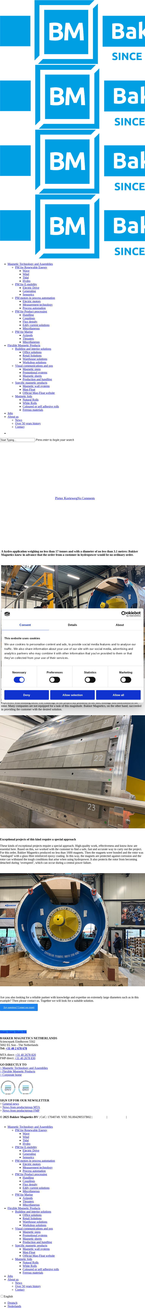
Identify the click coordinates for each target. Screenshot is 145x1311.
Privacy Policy (116, 1117)
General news (10, 1103)
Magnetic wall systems (36, 1249)
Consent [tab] (25, 624)
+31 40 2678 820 (25, 1054)
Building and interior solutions (33, 1211)
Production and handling (37, 1242)
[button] (19, 1007)
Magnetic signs (32, 1232)
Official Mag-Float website (39, 1255)
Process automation (34, 1170)
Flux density (30, 1184)
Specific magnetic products (31, 1245)
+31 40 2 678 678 (16, 1048)
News (18, 1282)
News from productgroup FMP (20, 1110)
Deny (26, 694)
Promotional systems (35, 1235)
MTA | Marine (72, 472)
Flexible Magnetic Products (24, 1208)
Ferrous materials (33, 1272)
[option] (76, 1303)
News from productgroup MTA (21, 1107)
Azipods (28, 1198)
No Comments (86, 498)
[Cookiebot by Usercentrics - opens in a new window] (124, 614)
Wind (26, 1137)
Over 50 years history (28, 1286)
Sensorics (28, 1157)
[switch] (54, 680)
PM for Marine (24, 1194)
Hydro (26, 1143)
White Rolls (30, 1265)
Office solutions (32, 1215)
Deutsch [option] (12, 1302)
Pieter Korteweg (66, 498)
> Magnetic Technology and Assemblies (24, 1068)
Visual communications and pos (34, 1228)
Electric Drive (31, 1150)
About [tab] (120, 624)
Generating (29, 1154)
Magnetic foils (23, 1259)
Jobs (10, 1276)
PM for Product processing (31, 1174)
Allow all (118, 694)
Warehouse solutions (35, 1221)
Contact (19, 1289)
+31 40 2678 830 (25, 1058)
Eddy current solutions (36, 1187)
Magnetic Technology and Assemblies (30, 1126)
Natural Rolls (31, 1262)
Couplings (29, 1181)
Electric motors (32, 1164)
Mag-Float (29, 1252)
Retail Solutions (32, 1218)
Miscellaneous (31, 1191)
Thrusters (28, 1201)
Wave (26, 1133)
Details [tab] (72, 624)
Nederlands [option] (14, 1306)
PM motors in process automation (35, 1160)
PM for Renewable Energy (31, 1130)
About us (13, 1279)
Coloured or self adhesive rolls (41, 1269)
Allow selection (72, 694)
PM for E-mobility (26, 1147)
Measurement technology (38, 1167)
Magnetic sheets (32, 1238)
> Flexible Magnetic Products (17, 1071)
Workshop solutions (34, 1225)
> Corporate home (11, 1074)
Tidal (26, 1140)
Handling (28, 1177)
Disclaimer (99, 1117)
